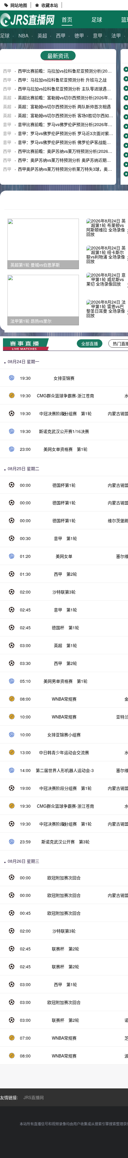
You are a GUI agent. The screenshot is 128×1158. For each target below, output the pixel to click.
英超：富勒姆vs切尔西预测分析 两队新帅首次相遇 (64, 106)
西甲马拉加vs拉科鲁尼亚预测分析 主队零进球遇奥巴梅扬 (70, 89)
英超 (42, 35)
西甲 (60, 35)
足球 (96, 19)
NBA (23, 35)
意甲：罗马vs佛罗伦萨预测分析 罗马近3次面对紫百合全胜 (72, 133)
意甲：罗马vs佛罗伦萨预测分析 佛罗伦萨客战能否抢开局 (70, 142)
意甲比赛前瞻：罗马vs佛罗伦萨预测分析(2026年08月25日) (72, 124)
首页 (67, 19)
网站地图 (18, 5)
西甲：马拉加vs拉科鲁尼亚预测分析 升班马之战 (62, 80)
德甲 (79, 35)
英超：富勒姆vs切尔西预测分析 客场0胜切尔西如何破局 (69, 115)
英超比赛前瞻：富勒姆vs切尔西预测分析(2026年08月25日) (72, 98)
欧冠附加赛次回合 (64, 878)
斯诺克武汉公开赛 (58, 842)
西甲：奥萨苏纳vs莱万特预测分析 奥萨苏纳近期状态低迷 (70, 160)
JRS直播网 (34, 1097)
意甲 (97, 35)
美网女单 (64, 556)
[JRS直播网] (27, 19)
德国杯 (58, 627)
